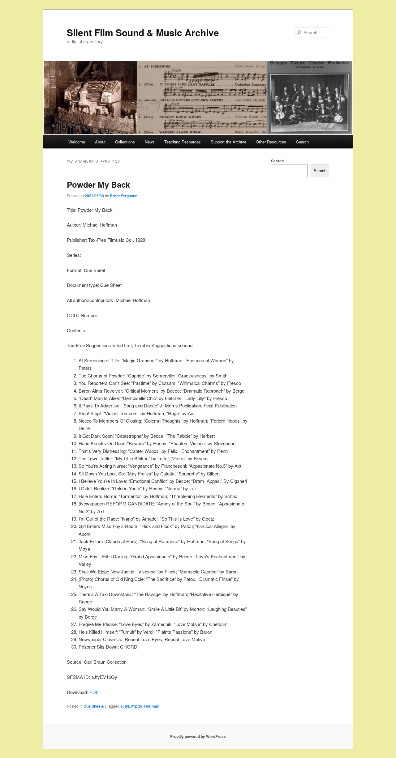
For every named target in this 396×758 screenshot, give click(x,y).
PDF (94, 692)
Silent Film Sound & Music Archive (143, 32)
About (100, 142)
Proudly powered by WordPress (198, 736)
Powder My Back (98, 184)
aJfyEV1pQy (131, 706)
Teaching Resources (182, 142)
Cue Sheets (94, 706)
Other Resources (271, 142)
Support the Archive (228, 142)
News (150, 142)
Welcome (76, 142)
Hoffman (151, 706)
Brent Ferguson (123, 195)
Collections (125, 142)
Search (302, 142)
